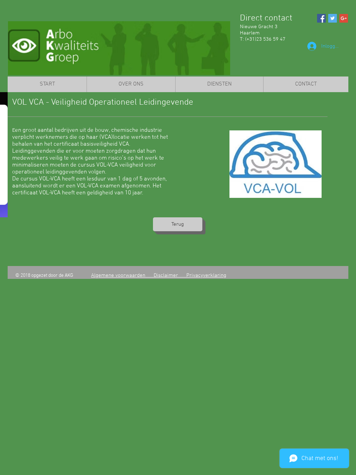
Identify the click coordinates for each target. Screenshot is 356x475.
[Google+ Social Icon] (343, 18)
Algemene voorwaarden (122, 275)
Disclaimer (170, 275)
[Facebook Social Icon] (321, 18)
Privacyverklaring (206, 275)
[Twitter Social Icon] (332, 18)
